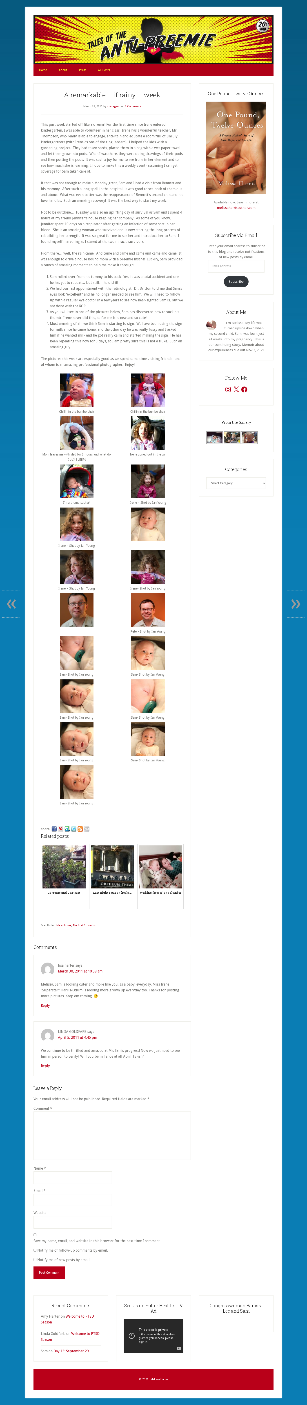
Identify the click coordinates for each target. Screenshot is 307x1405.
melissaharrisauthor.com (236, 208)
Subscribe (236, 282)
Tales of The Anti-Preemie (153, 39)
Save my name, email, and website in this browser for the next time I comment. (96, 1241)
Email (39, 1191)
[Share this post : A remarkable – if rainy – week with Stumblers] (67, 829)
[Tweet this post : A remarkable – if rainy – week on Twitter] (73, 829)
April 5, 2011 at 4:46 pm (77, 1037)
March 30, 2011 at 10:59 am (80, 971)
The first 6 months (84, 925)
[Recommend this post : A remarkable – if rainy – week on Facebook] (54, 829)
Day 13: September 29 (71, 1351)
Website (40, 1213)
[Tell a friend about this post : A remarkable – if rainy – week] (86, 829)
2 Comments (133, 106)
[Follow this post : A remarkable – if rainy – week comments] (80, 829)
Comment (42, 1108)
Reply (45, 1005)
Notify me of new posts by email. (63, 1260)
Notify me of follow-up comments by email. (72, 1250)
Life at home (63, 925)
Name (39, 1168)
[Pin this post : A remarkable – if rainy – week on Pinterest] (60, 829)
